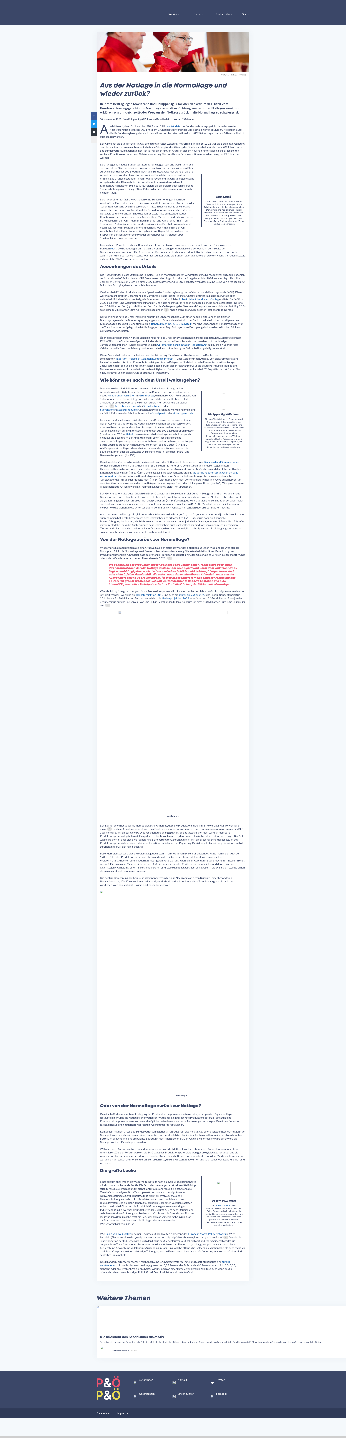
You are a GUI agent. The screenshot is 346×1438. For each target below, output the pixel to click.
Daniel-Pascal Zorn (120, 1350)
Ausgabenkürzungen (127, 406)
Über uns (198, 14)
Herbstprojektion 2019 (149, 594)
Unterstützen (224, 14)
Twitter (220, 1379)
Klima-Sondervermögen (121, 395)
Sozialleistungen (152, 406)
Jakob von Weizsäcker (118, 1233)
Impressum (123, 1413)
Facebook (221, 1393)
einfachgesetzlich (183, 413)
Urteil (129, 434)
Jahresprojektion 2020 (192, 594)
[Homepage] (95, 14)
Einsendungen (186, 1393)
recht (113, 248)
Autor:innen (146, 1379)
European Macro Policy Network (207, 1233)
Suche (245, 14)
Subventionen (108, 409)
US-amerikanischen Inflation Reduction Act (182, 344)
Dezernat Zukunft (223, 1205)
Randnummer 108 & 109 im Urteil (171, 323)
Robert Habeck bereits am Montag (199, 299)
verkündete (173, 126)
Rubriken (173, 14)
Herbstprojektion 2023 (175, 598)
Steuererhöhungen (128, 409)
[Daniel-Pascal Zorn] (104, 1350)
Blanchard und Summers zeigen (222, 462)
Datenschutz (103, 1413)
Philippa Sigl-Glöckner (140, 119)
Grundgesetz (146, 395)
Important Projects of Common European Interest (144, 358)
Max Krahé (163, 119)
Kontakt (182, 1379)
